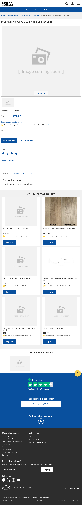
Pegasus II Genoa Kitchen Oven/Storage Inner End (60, 229)
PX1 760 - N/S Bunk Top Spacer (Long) (16, 229)
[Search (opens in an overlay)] (66, 4)
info (19, 174)
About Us (5, 436)
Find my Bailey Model (41, 404)
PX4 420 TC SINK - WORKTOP (53, 328)
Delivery (29, 174)
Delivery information (52, 125)
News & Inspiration (9, 447)
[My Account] (72, 4)
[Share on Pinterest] (12, 154)
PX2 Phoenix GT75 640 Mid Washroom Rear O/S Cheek (19, 329)
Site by (72, 489)
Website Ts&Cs (44, 497)
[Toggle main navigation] (78, 3)
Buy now (9, 242)
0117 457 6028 (34, 439)
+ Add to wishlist (26, 140)
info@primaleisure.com (37, 442)
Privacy (34, 497)
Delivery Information (9, 452)
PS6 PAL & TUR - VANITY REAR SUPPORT (17, 278)
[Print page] (16, 154)
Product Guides (7, 444)
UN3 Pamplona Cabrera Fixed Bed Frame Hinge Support (60, 279)
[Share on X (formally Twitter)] (7, 154)
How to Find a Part (8, 439)
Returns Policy (7, 450)
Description (7, 174)
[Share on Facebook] (3, 154)
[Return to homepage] (7, 4)
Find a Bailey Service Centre (12, 442)
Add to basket (9, 140)
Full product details (8, 161)
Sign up (47, 469)
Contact (5, 455)
